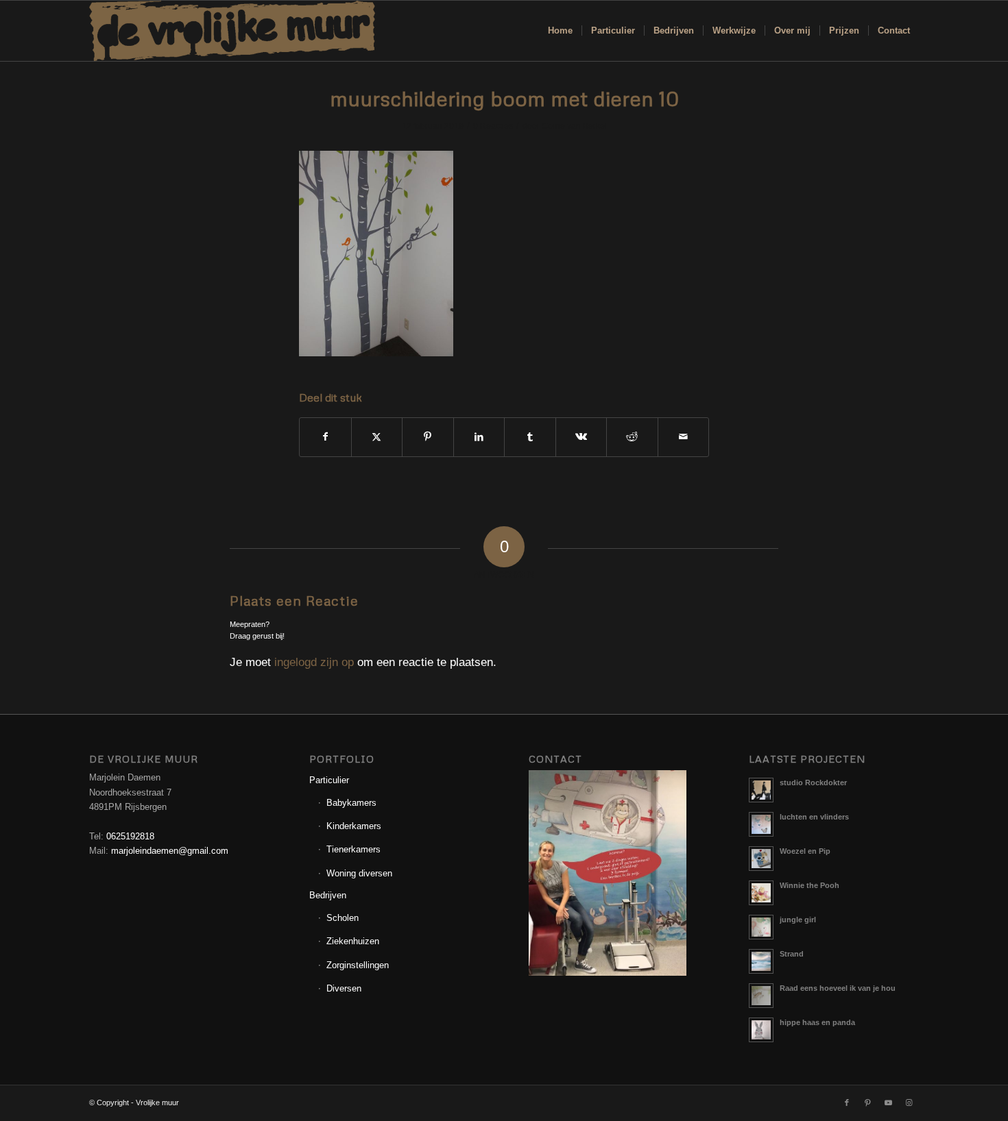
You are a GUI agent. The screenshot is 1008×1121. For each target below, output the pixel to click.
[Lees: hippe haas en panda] (761, 1030)
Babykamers (351, 803)
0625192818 (130, 836)
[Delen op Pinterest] (428, 437)
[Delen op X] (377, 437)
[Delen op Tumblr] (530, 437)
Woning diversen (359, 873)
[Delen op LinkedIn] (479, 437)
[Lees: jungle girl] (761, 927)
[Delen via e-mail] (683, 437)
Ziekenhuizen (352, 941)
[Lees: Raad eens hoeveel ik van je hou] (761, 995)
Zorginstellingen (357, 965)
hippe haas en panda (817, 1022)
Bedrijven (327, 895)
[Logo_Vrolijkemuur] (232, 31)
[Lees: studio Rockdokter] (761, 790)
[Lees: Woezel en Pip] (761, 858)
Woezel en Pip (805, 851)
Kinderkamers (353, 826)
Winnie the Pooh (809, 885)
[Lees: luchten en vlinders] (761, 824)
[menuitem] (560, 31)
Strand (792, 954)
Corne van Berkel (574, 126)
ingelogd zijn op (314, 662)
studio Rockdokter (813, 782)
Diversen (343, 988)
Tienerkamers (353, 849)
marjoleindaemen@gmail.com (169, 851)
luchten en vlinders (814, 817)
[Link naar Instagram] (908, 1102)
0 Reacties (493, 126)
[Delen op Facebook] (325, 437)
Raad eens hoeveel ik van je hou (838, 988)
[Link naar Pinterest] (867, 1102)
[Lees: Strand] (761, 961)
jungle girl (798, 919)
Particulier (329, 780)
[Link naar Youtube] (888, 1102)
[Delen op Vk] (581, 437)
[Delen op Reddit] (632, 437)
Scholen (342, 918)
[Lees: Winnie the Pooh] (761, 892)
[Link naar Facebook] (847, 1102)
